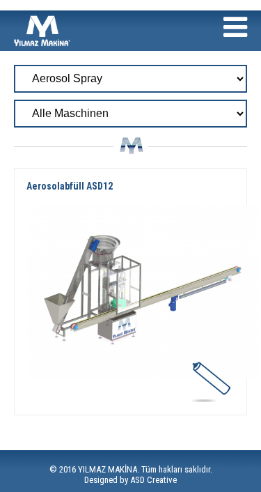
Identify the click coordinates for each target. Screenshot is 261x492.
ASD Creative (153, 480)
